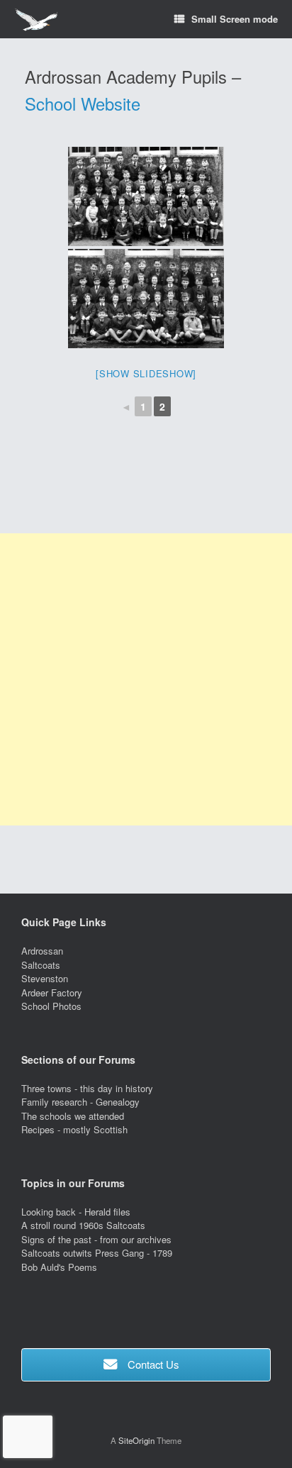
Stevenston (44, 978)
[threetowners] (35, 19)
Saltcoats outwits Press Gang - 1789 (96, 1253)
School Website (82, 103)
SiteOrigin (136, 1440)
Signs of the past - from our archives (96, 1239)
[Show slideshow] (146, 373)
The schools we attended (72, 1116)
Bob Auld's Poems (59, 1267)
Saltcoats (40, 965)
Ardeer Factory (51, 992)
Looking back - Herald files (75, 1211)
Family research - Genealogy (80, 1101)
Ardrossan (42, 950)
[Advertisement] (146, 679)
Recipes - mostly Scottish (74, 1129)
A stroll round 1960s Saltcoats (83, 1225)
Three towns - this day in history (87, 1088)
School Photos (51, 1006)
